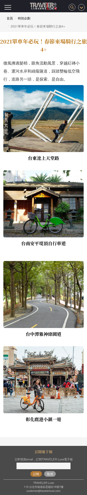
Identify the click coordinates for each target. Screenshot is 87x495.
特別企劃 (24, 18)
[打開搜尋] (72, 7)
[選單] (7, 7)
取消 (50, 474)
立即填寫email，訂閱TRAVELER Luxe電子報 (43, 459)
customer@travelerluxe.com (43, 491)
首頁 (10, 18)
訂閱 (36, 474)
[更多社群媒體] (81, 7)
